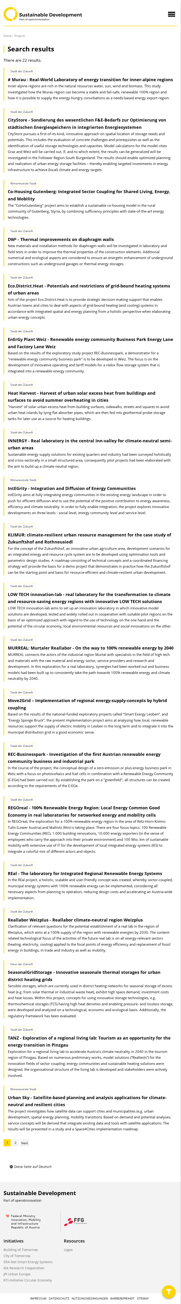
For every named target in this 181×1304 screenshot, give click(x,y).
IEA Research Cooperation (24, 1268)
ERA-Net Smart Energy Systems (28, 1262)
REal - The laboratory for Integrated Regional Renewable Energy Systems (85, 873)
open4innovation (28, 1200)
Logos (68, 1249)
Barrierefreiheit (122, 1298)
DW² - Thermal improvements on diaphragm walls (61, 239)
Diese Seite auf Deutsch (33, 1166)
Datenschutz (59, 1298)
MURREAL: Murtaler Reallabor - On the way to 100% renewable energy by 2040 (90, 648)
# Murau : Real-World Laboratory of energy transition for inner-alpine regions (90, 79)
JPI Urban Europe (17, 1274)
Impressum (38, 1298)
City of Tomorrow (17, 1256)
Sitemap (143, 1298)
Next (24, 1143)
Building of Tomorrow (21, 1249)
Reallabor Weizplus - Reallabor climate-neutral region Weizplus (75, 920)
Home (8, 36)
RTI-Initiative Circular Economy (28, 1280)
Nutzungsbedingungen (90, 1298)
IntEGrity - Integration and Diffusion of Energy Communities (72, 488)
